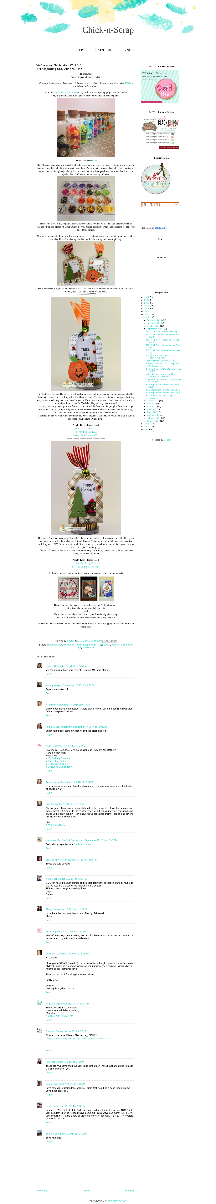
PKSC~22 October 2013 (86, 428)
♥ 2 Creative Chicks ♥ (57, 764)
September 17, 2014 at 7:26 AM (70, 666)
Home (82, 50)
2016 (147, 311)
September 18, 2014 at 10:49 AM (72, 1003)
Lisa (48, 804)
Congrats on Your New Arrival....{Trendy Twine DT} (161, 356)
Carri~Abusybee (82, 844)
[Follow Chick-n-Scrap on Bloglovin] (153, 229)
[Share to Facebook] (112, 641)
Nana (48, 746)
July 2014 (151, 403)
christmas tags (54, 644)
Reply (49, 674)
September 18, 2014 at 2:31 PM (72, 1031)
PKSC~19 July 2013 (86, 563)
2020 (147, 300)
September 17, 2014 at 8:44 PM (81, 859)
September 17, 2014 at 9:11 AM (73, 704)
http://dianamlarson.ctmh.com (96, 1038)
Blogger (167, 440)
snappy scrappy (54, 685)
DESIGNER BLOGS (117, 1201)
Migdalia (50, 1003)
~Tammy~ (51, 704)
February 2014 (154, 418)
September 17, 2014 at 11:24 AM (69, 746)
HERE (128, 82)
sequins (115, 644)
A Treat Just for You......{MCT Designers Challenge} (159, 375)
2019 (147, 303)
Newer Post (43, 1190)
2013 (147, 424)
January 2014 (153, 421)
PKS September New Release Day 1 (163, 392)
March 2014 (153, 415)
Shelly (49, 909)
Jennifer (50, 953)
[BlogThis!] (106, 641)
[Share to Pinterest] (115, 641)
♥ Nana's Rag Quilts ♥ (57, 761)
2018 (147, 306)
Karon (49, 1084)
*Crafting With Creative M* (59, 1016)
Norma (49, 878)
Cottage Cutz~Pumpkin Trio (86, 435)
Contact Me (103, 50)
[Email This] (103, 641)
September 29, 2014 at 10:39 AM (70, 1133)
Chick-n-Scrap (108, 30)
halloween (68, 644)
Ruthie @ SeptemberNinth (59, 726)
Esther (49, 1133)
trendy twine (88, 647)
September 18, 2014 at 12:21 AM (72, 953)
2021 (147, 297)
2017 (147, 308)
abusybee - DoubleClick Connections (65, 840)
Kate (48, 1062)
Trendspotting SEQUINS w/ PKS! (161, 361)
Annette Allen (53, 782)
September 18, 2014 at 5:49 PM (67, 1062)
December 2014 (154, 320)
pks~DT (106, 644)
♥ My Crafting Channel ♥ (58, 758)
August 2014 (153, 401)
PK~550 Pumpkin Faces (86, 431)
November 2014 (154, 323)
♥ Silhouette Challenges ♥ (59, 766)
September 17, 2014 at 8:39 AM (79, 685)
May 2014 (152, 409)
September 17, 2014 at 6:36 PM (101, 840)
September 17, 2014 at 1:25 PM (76, 782)
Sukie (49, 931)
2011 (146, 429)
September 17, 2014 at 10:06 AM (90, 726)
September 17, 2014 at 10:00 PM (70, 878)
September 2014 (155, 329)
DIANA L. (50, 1031)
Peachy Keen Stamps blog (65, 92)
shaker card (127, 644)
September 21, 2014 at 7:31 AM (69, 1084)
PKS (99, 644)
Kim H (49, 1106)
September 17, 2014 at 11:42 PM (69, 931)
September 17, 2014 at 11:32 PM (70, 909)
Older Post (129, 1190)
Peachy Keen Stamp (85, 644)
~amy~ (49, 666)
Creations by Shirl (55, 859)
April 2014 (152, 412)
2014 (147, 317)
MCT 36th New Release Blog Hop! (162, 331)
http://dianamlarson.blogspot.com (63, 1038)
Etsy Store (127, 50)
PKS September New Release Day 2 (163, 390)
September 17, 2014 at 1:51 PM (67, 804)
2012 (147, 426)
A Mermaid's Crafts (56, 825)
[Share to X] (109, 641)
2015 (147, 314)
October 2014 (153, 326)
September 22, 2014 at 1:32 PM (69, 1106)
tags (79, 647)
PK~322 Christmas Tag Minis (86, 566)
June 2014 (152, 406)
